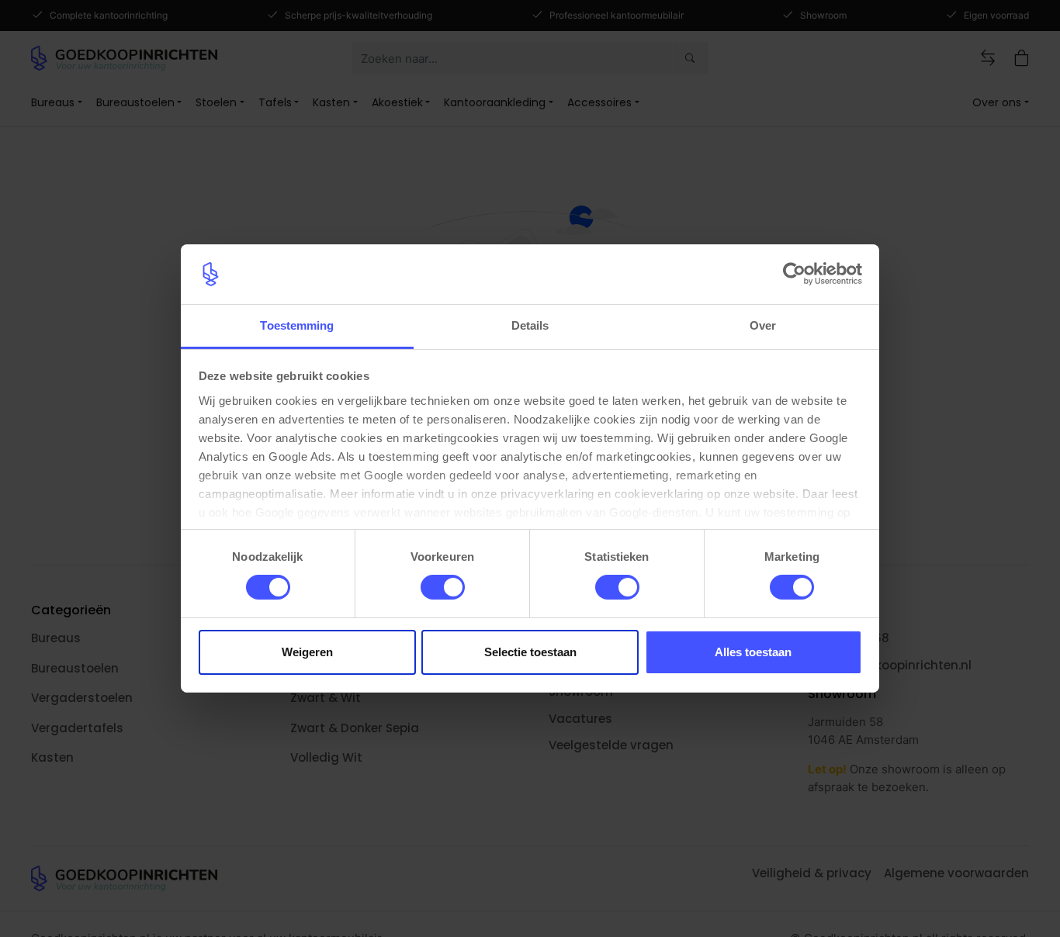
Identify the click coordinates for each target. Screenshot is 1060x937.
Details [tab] (530, 325)
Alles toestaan (753, 652)
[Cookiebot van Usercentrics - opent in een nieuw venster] (794, 273)
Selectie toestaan (530, 652)
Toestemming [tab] (297, 325)
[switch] (443, 587)
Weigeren (307, 652)
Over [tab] (763, 325)
